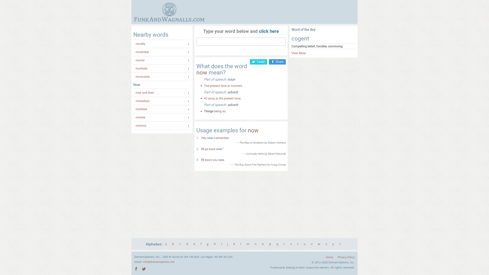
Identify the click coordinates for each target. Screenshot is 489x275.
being (218, 111)
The (206, 86)
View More (298, 53)
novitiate (141, 68)
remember (222, 138)
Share (279, 62)
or (228, 86)
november (142, 52)
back (212, 149)
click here (269, 31)
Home (329, 257)
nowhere (141, 109)
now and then (145, 93)
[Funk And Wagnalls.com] (169, 12)
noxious (141, 125)
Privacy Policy (346, 257)
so (224, 111)
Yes (203, 138)
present (215, 86)
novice (140, 60)
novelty (140, 44)
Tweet (261, 62)
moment (236, 86)
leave (208, 160)
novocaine (143, 76)
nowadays (143, 101)
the (221, 98)
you (215, 160)
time (224, 86)
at (216, 98)
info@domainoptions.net (159, 262)
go (206, 149)
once (211, 98)
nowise (140, 117)
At (205, 98)
